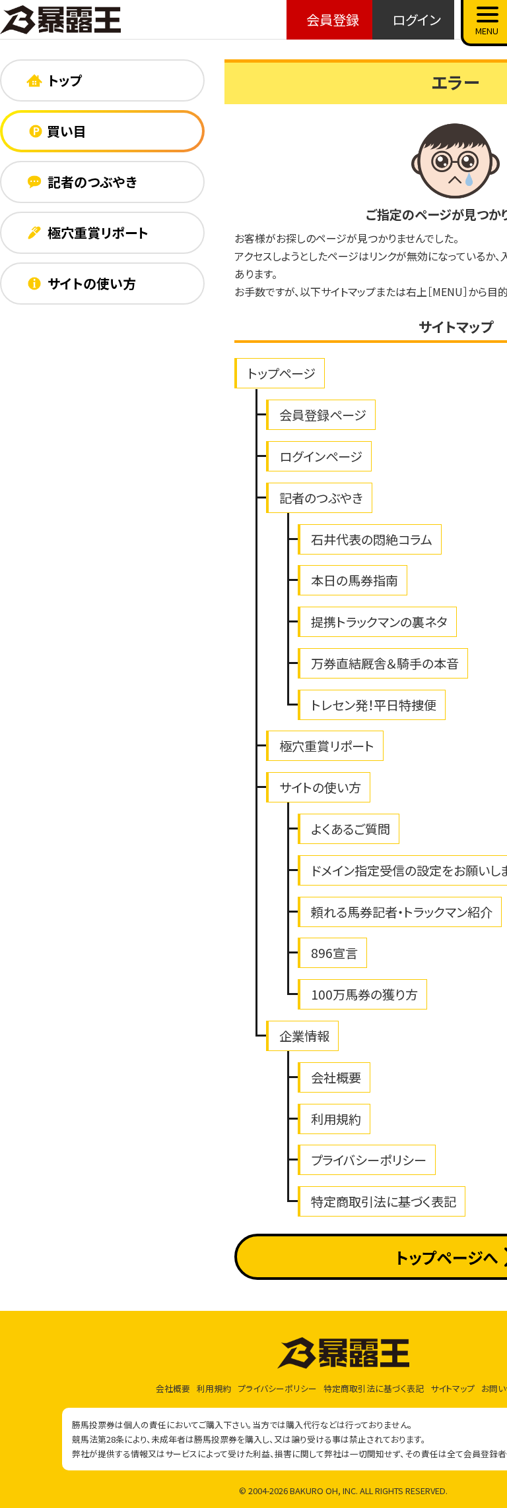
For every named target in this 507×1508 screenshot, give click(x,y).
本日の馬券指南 (354, 580)
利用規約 (336, 1119)
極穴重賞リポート (326, 746)
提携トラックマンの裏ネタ (379, 622)
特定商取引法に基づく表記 (383, 1201)
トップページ (282, 373)
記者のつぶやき (321, 498)
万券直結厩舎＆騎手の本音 (385, 663)
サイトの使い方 (320, 787)
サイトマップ (452, 1388)
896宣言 (334, 953)
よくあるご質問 (350, 829)
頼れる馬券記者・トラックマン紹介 (401, 912)
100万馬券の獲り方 (364, 994)
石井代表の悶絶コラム (371, 539)
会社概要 (336, 1077)
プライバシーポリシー (368, 1160)
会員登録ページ (322, 415)
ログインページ (320, 456)
